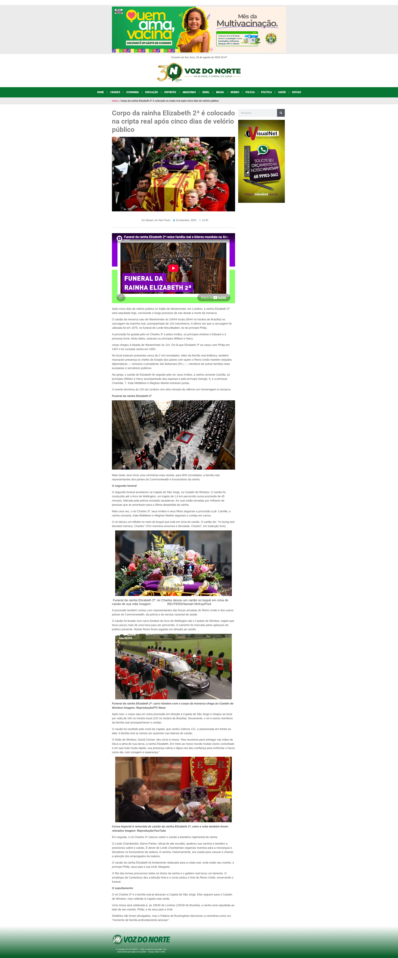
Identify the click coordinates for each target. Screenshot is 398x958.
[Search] (281, 113)
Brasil (220, 92)
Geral (206, 92)
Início (115, 100)
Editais (296, 92)
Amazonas (189, 92)
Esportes (170, 92)
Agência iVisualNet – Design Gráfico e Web (148, 952)
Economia (132, 92)
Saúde (282, 92)
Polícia (250, 92)
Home (100, 92)
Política (266, 92)
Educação (151, 92)
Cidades (115, 92)
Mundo (235, 92)
